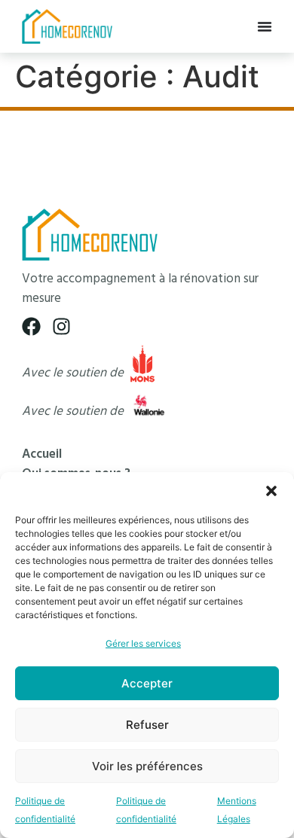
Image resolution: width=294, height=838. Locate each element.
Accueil (42, 455)
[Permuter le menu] (264, 26)
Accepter (147, 683)
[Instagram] (61, 326)
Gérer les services (143, 643)
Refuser (147, 725)
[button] (271, 490)
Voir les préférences (147, 766)
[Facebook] (31, 326)
